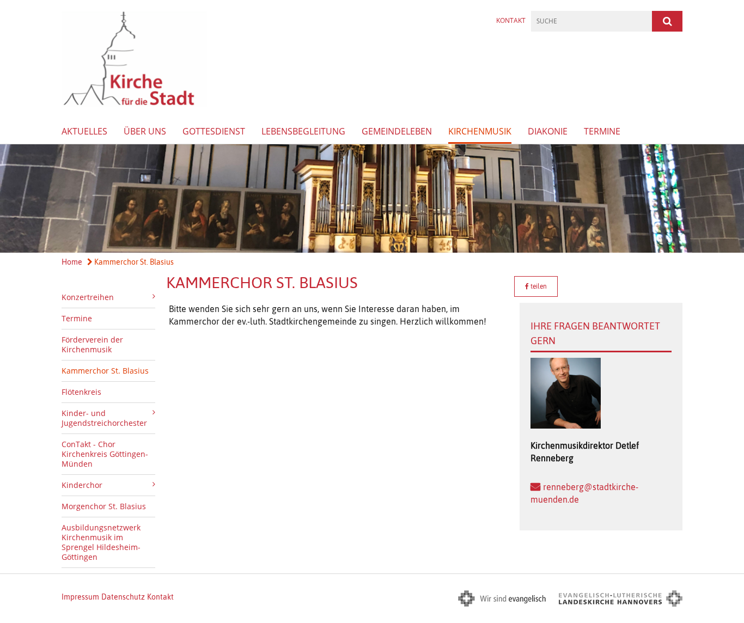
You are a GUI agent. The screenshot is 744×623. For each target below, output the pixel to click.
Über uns (145, 131)
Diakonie (548, 131)
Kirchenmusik (479, 131)
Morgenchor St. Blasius (104, 506)
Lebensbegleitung (303, 131)
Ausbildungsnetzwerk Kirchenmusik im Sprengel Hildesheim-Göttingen (101, 542)
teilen (538, 286)
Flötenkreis (81, 392)
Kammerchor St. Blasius (133, 262)
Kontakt (511, 20)
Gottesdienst (213, 131)
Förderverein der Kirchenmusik (92, 344)
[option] (372, 198)
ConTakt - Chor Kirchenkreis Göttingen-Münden (105, 454)
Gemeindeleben (397, 131)
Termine (602, 131)
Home (72, 262)
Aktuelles (84, 131)
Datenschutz (123, 597)
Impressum (80, 597)
